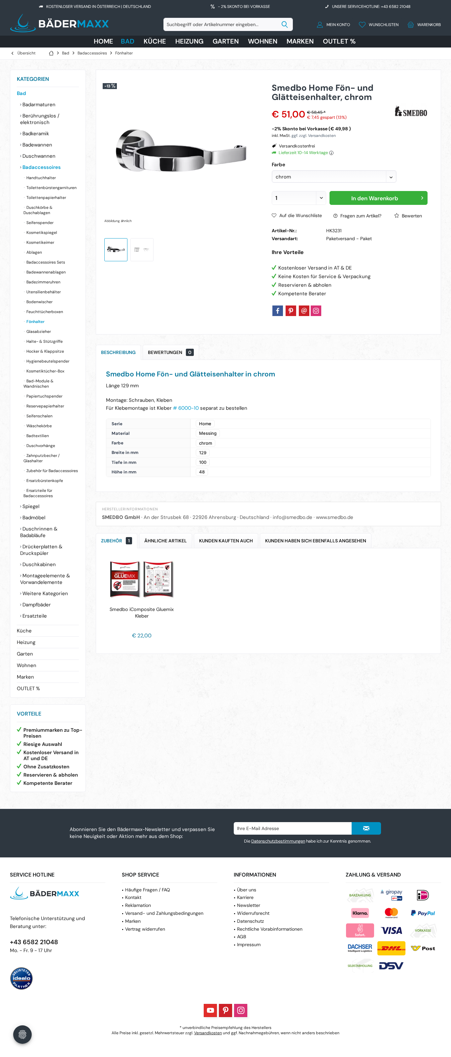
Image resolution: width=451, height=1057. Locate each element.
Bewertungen (169, 352)
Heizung (26, 642)
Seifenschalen (38, 416)
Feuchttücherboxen (44, 311)
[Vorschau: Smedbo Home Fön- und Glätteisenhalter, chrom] (142, 249)
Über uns (246, 890)
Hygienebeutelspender (47, 361)
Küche (24, 630)
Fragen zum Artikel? (360, 216)
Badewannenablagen (45, 272)
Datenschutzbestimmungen (278, 841)
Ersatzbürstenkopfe (44, 480)
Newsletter (248, 905)
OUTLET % (28, 688)
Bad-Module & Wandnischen (38, 383)
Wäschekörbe (38, 426)
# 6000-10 (186, 408)
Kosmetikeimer (39, 242)
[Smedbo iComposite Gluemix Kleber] (141, 580)
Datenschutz (250, 921)
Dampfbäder (36, 604)
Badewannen (36, 145)
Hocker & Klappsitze (44, 351)
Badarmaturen (38, 104)
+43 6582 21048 (34, 942)
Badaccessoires (41, 167)
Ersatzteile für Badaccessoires (38, 493)
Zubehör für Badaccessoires (51, 470)
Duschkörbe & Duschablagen (37, 210)
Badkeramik (35, 133)
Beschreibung (118, 352)
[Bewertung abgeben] (332, 105)
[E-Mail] (304, 310)
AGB (241, 937)
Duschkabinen (38, 564)
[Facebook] (277, 310)
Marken (25, 677)
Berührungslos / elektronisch (39, 119)
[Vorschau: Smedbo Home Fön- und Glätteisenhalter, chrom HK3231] (115, 249)
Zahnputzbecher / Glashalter (41, 458)
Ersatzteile (34, 616)
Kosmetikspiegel (41, 232)
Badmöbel (33, 517)
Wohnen (26, 665)
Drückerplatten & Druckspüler (41, 550)
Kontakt (133, 897)
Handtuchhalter (40, 177)
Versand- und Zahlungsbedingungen (164, 913)
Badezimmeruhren (42, 282)
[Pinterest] (291, 310)
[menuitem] (422, 24)
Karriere (245, 897)
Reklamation (138, 905)
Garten (25, 654)
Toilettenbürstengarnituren (51, 187)
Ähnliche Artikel (165, 541)
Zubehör (115, 541)
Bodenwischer (38, 301)
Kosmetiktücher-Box (44, 371)
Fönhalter (35, 321)
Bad (21, 93)
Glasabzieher (38, 331)
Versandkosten (208, 1033)
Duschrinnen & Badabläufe (38, 532)
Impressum (248, 944)
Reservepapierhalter (44, 406)
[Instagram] (316, 310)
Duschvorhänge (40, 445)
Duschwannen (38, 156)
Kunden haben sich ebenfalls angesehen (315, 541)
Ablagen (33, 252)
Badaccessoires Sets (45, 262)
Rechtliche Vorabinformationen (269, 929)
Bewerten (411, 216)
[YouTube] (210, 1010)
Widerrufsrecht (253, 913)
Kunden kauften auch (226, 541)
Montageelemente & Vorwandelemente (45, 579)
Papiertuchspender (43, 396)
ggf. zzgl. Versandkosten (314, 135)
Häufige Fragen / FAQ (147, 890)
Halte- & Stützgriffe (44, 341)
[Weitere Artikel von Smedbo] (411, 111)
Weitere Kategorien (44, 593)
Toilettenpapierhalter (45, 197)
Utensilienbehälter (43, 292)
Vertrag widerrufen (145, 929)
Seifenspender (39, 222)
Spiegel (30, 506)
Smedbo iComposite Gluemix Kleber (142, 612)
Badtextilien (37, 435)
